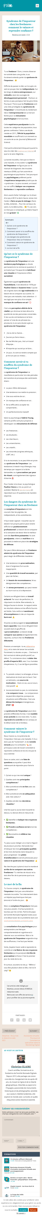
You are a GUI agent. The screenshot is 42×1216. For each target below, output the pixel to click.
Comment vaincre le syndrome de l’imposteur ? (20, 243)
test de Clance (25, 490)
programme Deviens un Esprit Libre (18, 921)
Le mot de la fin (13, 248)
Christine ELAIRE (21, 1066)
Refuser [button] (33, 1210)
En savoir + (21, 1213)
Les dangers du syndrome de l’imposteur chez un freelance (19, 238)
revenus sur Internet (26, 151)
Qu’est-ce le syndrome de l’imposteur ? (17, 227)
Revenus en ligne (18, 35)
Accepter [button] (23, 1210)
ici (32, 995)
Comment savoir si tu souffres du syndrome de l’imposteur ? (20, 232)
